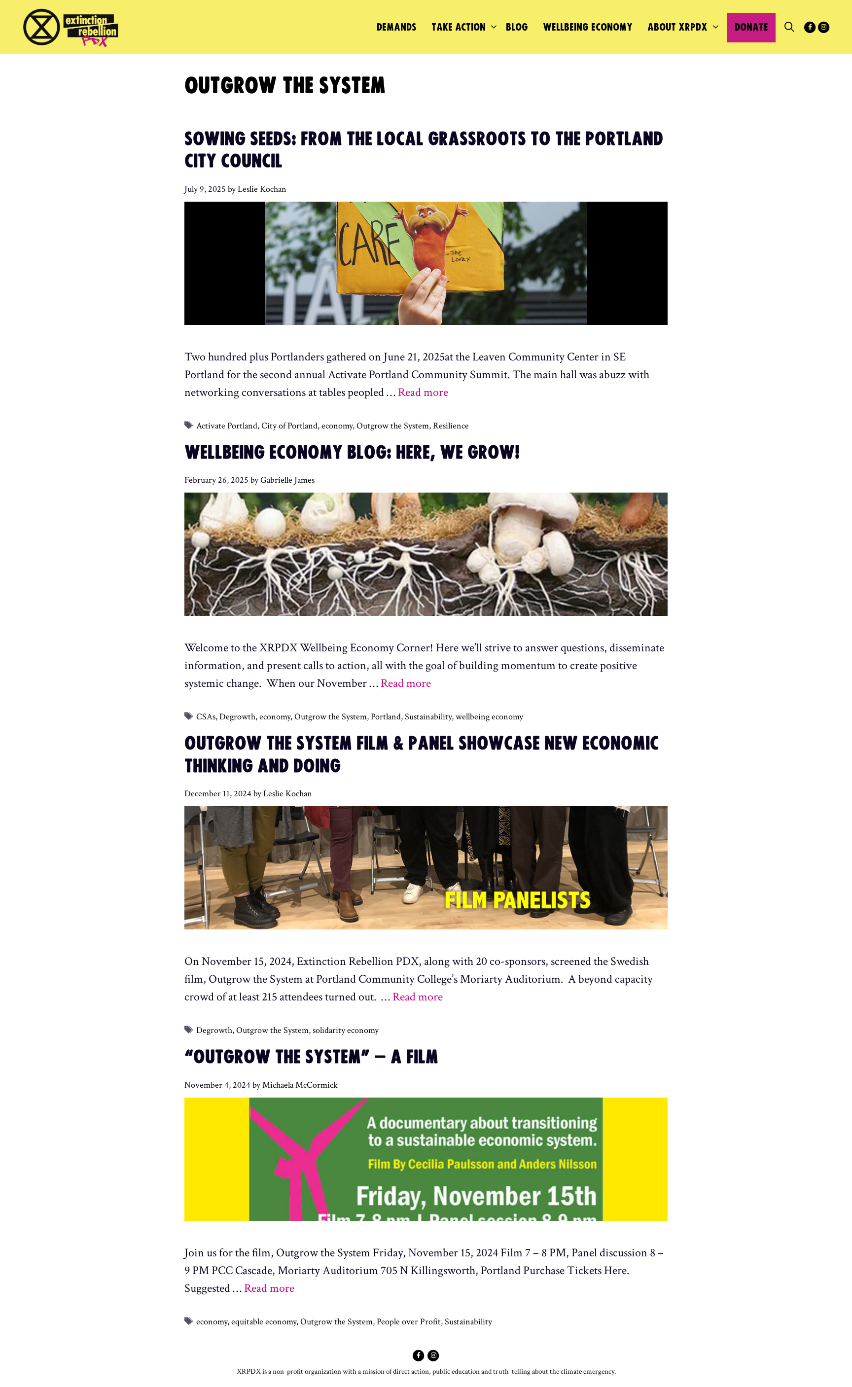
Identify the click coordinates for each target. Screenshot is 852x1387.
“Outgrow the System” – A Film (311, 1057)
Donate (751, 27)
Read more (423, 392)
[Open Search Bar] (789, 27)
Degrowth (237, 716)
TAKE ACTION (458, 27)
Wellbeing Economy (588, 27)
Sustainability (428, 716)
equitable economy (263, 1321)
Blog (517, 27)
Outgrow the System (392, 425)
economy (337, 425)
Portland (386, 716)
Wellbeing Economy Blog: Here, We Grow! (352, 453)
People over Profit (409, 1321)
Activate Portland (226, 425)
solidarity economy (346, 1030)
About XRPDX (677, 27)
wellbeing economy (489, 716)
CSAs (205, 716)
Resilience (451, 425)
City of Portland (289, 425)
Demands (397, 27)
